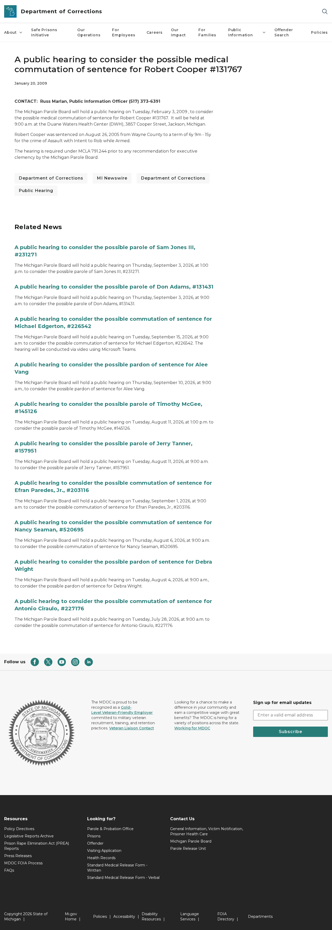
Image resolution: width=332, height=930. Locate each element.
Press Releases (18, 855)
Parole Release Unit (188, 848)
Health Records (101, 858)
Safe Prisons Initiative (44, 32)
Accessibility (124, 916)
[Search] (325, 11)
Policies (319, 32)
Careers (155, 32)
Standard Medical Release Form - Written (117, 868)
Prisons (93, 836)
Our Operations (88, 32)
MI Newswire (112, 178)
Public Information (240, 32)
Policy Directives (19, 828)
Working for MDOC (192, 728)
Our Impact (178, 32)
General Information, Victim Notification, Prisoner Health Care (206, 831)
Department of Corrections (51, 178)
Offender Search (283, 32)
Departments (260, 916)
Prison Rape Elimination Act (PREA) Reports (36, 846)
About (10, 32)
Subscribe (290, 731)
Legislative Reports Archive (29, 836)
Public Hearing (36, 190)
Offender (95, 843)
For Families (207, 32)
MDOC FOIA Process (23, 863)
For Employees (123, 32)
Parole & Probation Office (110, 828)
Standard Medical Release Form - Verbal (123, 877)
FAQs (9, 870)
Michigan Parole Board (190, 841)
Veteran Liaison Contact (131, 728)
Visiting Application (104, 850)
